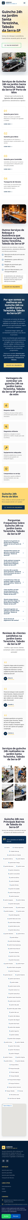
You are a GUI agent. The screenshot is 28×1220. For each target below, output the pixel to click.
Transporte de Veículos (8, 1177)
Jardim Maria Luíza (15, 926)
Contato (4, 1191)
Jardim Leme (21, 911)
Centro (8, 847)
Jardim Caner (21, 866)
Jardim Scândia (15, 1034)
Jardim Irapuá (21, 907)
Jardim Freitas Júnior (14, 892)
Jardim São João (15, 1005)
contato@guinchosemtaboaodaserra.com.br (15, 1204)
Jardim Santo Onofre (14, 1001)
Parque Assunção (14, 1068)
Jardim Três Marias (15, 1049)
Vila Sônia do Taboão (14, 1098)
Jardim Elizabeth (14, 881)
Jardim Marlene (9, 933)
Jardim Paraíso (9, 963)
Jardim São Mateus (15, 1016)
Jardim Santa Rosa (15, 993)
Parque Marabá (15, 1076)
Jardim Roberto (21, 975)
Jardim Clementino (15, 870)
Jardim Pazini (20, 963)
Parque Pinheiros (14, 1083)
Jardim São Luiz (15, 1012)
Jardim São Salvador (14, 1027)
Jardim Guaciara (15, 896)
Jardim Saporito (15, 1031)
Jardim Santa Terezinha (15, 997)
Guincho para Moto (13, 355)
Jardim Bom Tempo (15, 862)
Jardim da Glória (14, 877)
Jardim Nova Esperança (15, 945)
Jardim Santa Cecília (15, 986)
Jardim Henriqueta (15, 903)
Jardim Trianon (9, 1057)
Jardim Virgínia (21, 1057)
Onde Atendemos (6, 1186)
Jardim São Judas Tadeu (15, 1008)
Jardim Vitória (8, 1061)
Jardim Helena (21, 900)
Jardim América (9, 859)
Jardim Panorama (14, 960)
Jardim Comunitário (15, 874)
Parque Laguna (15, 1072)
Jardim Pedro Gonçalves (14, 967)
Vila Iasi (21, 1091)
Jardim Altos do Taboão (15, 855)
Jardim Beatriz (21, 859)
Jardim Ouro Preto (15, 956)
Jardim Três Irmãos (15, 1046)
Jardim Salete (14, 982)
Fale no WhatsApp (12, 45)
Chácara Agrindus (19, 847)
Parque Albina (15, 1064)
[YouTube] (7, 1160)
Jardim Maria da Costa (15, 918)
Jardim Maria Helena (14, 922)
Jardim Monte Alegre (14, 941)
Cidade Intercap (15, 851)
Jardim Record (8, 975)
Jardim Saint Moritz (15, 978)
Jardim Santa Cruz (15, 990)
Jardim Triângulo (14, 1053)
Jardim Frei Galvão (15, 888)
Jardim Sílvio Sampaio (15, 1038)
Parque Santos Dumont (15, 1087)
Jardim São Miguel (15, 1020)
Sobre (3, 1189)
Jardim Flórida (15, 885)
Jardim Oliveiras (15, 952)
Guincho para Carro (7, 1170)
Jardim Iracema (9, 907)
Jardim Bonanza (9, 866)
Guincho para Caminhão (8, 1175)
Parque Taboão (11, 1091)
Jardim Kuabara (9, 911)
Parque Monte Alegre (14, 1079)
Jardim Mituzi (14, 937)
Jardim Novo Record (14, 948)
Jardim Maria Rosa (15, 930)
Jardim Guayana (9, 900)
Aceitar (6, 1216)
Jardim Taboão (20, 1042)
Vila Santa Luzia (15, 1094)
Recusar (15, 1216)
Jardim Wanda (20, 1061)
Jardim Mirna (21, 933)
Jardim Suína (8, 1042)
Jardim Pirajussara (15, 971)
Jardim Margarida (14, 915)
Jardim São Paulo (14, 1023)
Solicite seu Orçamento (12, 287)
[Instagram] (3, 1160)
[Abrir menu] (24, 3)
